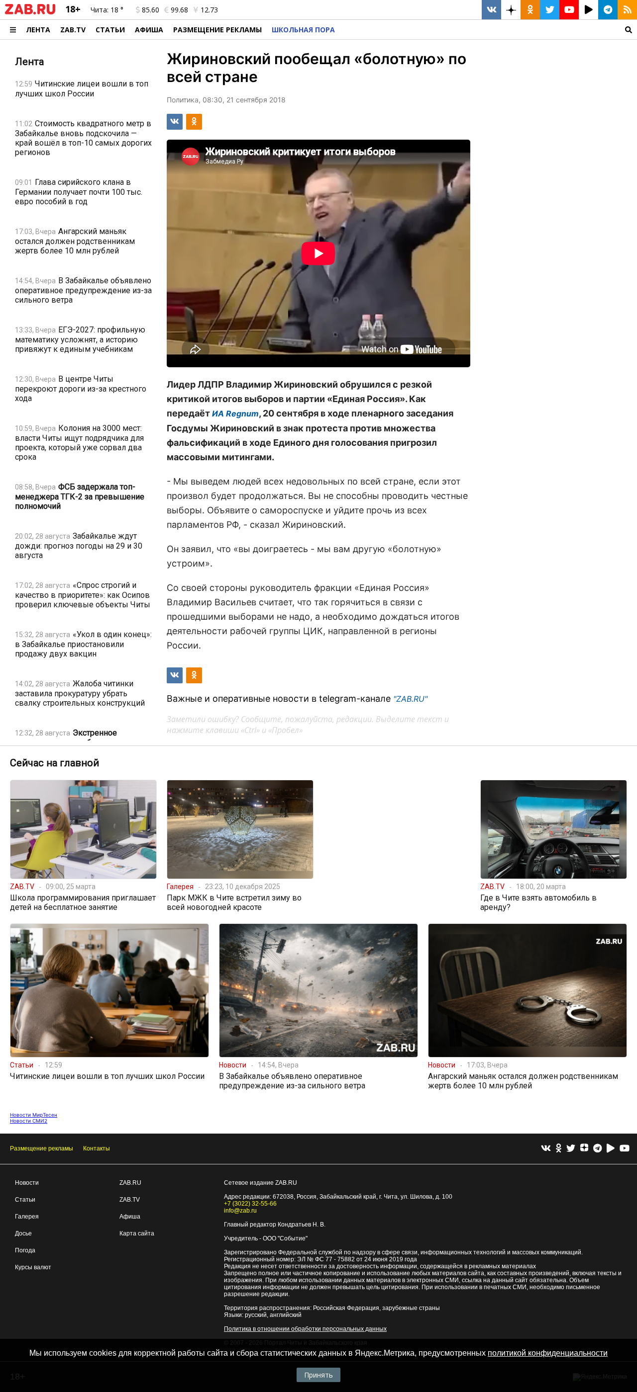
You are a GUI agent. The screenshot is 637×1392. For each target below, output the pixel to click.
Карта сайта (136, 1233)
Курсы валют (33, 1267)
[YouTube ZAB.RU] (569, 9)
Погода (25, 1250)
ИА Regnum (235, 413)
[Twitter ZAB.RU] (549, 9)
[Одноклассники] (558, 1149)
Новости (27, 1182)
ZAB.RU (130, 1182)
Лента (38, 29)
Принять (318, 1375)
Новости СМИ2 (28, 1121)
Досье (23, 1233)
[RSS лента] (627, 9)
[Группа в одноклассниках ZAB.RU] (530, 9)
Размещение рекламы (41, 1148)
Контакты (96, 1148)
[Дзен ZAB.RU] (511, 9)
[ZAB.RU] (30, 12)
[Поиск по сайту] (488, 29)
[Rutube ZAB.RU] (588, 9)
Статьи (110, 29)
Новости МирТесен (33, 1115)
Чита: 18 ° (107, 9)
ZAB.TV (73, 29)
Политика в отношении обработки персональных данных (305, 1328)
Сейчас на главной (54, 763)
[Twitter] (571, 1149)
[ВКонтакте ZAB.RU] (491, 9)
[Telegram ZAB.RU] (608, 9)
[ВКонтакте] (545, 1149)
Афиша (149, 29)
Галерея (27, 1216)
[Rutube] (610, 1149)
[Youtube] (624, 1149)
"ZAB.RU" (410, 699)
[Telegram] (597, 1149)
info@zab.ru (240, 1210)
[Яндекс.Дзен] (584, 1149)
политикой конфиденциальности (548, 1353)
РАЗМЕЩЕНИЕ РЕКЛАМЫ (217, 29)
